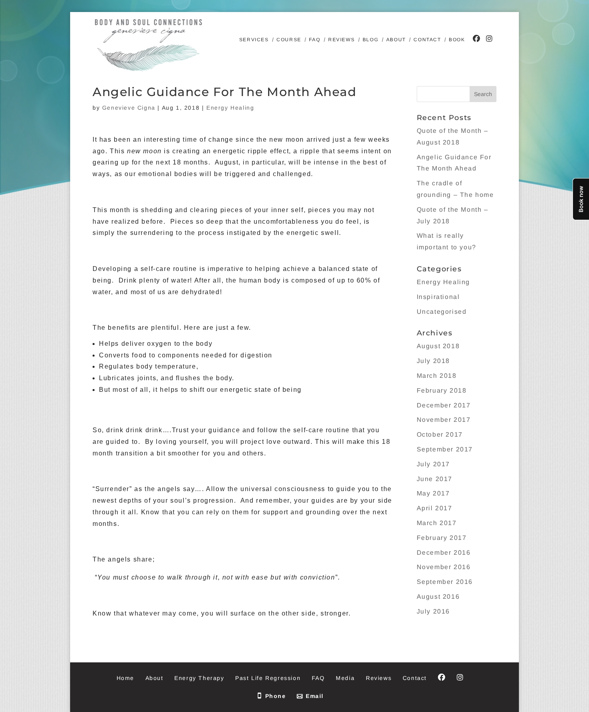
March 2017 (437, 522)
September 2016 (445, 581)
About (396, 39)
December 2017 (444, 405)
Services (254, 39)
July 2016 (433, 611)
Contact (427, 39)
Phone (275, 696)
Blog (370, 39)
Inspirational (438, 296)
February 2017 (442, 537)
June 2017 (434, 478)
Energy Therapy (199, 678)
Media (345, 678)
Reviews (341, 39)
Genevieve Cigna (128, 107)
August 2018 (438, 346)
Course (288, 39)
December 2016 (444, 552)
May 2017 (433, 493)
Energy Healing (230, 107)
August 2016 (438, 596)
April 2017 (434, 508)
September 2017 (445, 449)
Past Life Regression (268, 678)
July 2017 (433, 464)
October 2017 (440, 434)
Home (125, 678)
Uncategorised (442, 311)
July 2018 (433, 360)
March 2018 (437, 375)
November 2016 (444, 567)
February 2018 (442, 390)
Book (457, 39)
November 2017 (444, 419)
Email (315, 696)
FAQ (314, 39)
